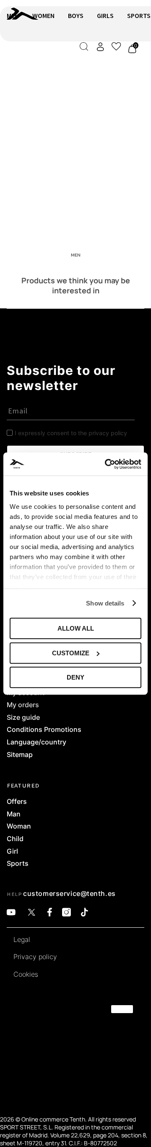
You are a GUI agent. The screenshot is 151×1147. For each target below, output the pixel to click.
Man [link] (14, 814)
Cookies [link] (25, 974)
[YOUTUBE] (11, 912)
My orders (23, 705)
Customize (70, 653)
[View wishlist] (116, 46)
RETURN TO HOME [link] (30, 61)
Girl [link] (12, 851)
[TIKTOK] (84, 912)
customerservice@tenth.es (69, 893)
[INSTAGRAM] (66, 912)
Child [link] (15, 839)
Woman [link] (19, 826)
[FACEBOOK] (49, 912)
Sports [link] (18, 863)
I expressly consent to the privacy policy (71, 432)
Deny (75, 677)
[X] (31, 912)
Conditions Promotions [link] (44, 730)
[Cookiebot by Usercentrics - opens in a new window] (106, 464)
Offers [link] (17, 802)
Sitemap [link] (20, 755)
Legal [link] (21, 940)
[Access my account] (100, 46)
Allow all (75, 628)
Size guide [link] (23, 717)
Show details (105, 603)
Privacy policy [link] (35, 957)
